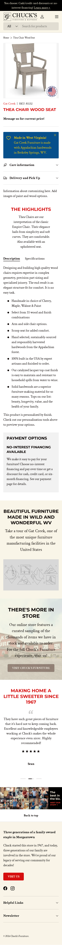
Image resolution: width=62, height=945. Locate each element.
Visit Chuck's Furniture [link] (31, 668)
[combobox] (31, 26)
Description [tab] (11, 258)
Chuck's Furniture (19, 936)
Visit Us (13, 876)
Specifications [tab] (35, 258)
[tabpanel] (31, 346)
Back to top (31, 815)
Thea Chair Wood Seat (24, 37)
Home (6, 37)
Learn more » (42, 8)
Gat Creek (9, 104)
